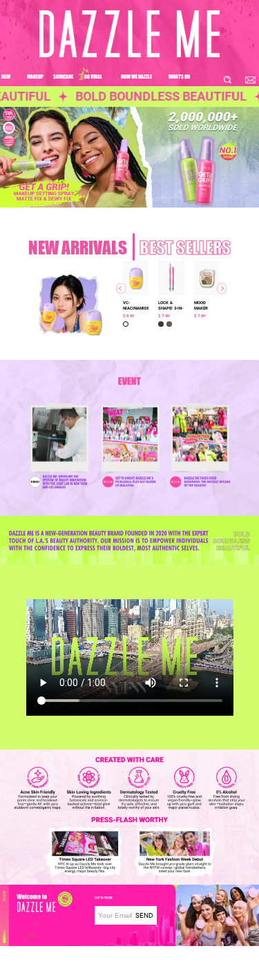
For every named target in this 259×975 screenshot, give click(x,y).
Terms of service (118, 968)
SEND (144, 915)
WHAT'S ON (179, 76)
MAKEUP (35, 76)
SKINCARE (63, 76)
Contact (106, 954)
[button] (64, 331)
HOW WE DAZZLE (136, 76)
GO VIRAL (93, 76)
